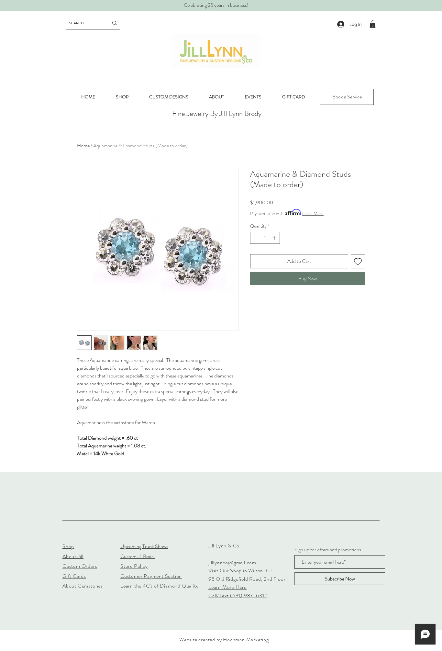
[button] (373, 24)
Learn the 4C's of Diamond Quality (159, 585)
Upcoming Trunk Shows (144, 546)
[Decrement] (255, 237)
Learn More (313, 213)
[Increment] (275, 237)
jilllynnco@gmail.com (232, 562)
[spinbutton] (265, 237)
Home (83, 145)
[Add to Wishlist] (358, 261)
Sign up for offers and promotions (327, 549)
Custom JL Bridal (137, 556)
